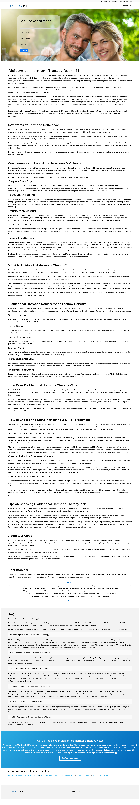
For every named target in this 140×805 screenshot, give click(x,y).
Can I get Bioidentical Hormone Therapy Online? (29, 668)
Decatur (11, 775)
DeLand (57, 775)
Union (79, 775)
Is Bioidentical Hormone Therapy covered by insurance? (32, 653)
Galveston (87, 775)
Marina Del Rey (46, 775)
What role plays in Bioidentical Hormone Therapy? (30, 635)
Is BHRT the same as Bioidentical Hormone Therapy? (32, 717)
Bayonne (19, 775)
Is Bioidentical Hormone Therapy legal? (26, 702)
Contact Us (126, 6)
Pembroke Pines (68, 775)
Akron (105, 775)
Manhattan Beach (32, 775)
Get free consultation (70, 758)
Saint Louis (97, 775)
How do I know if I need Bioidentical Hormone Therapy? (32, 686)
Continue (24, 50)
